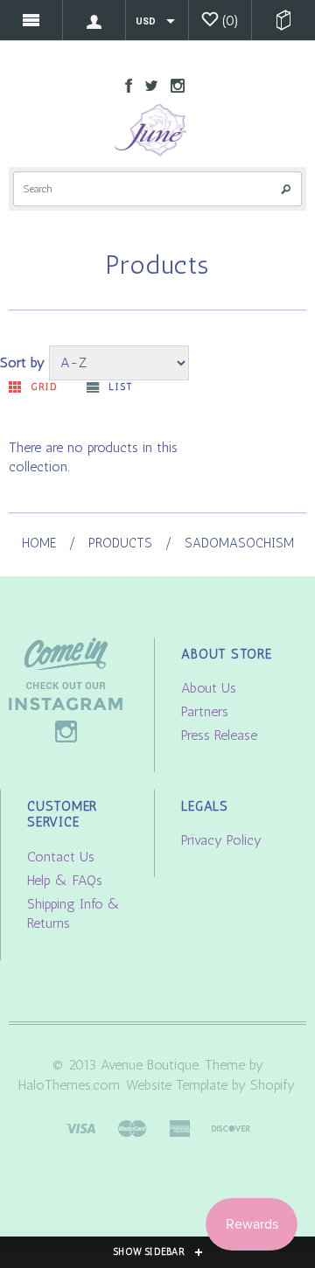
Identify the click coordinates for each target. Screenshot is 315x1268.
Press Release (219, 735)
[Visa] (80, 1126)
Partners (204, 711)
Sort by (22, 362)
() (230, 20)
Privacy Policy (221, 840)
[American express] (179, 1126)
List (120, 387)
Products (120, 543)
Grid (44, 387)
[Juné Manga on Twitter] (147, 84)
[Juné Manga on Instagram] (173, 84)
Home (39, 543)
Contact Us (60, 856)
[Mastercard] (132, 1126)
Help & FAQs (64, 880)
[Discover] (231, 1126)
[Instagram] (65, 688)
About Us (208, 687)
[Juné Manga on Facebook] (124, 84)
